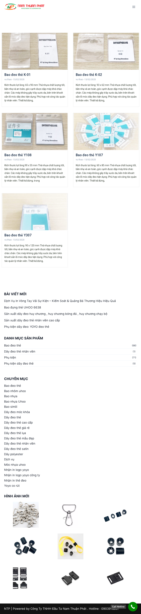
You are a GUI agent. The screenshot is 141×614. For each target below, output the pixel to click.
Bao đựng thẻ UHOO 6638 (22, 307)
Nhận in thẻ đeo (15, 480)
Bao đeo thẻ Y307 (17, 235)
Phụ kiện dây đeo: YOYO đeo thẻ (26, 326)
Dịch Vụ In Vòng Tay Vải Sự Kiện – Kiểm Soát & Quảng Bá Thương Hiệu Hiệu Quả (60, 301)
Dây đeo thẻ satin (16, 449)
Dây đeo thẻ (12, 417)
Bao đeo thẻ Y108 (17, 155)
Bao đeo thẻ (12, 345)
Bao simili (10, 406)
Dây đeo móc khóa (17, 412)
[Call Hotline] (133, 606)
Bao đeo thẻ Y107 (89, 155)
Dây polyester (13, 454)
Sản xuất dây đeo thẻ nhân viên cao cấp (32, 320)
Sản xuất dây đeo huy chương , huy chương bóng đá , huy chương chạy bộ (55, 314)
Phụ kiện (10, 357)
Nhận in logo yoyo (16, 470)
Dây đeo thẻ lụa (15, 433)
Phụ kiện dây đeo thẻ (19, 363)
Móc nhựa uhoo (15, 464)
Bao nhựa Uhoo (15, 401)
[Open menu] (134, 6)
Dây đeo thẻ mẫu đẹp (19, 438)
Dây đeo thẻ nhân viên (19, 351)
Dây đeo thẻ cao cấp (18, 422)
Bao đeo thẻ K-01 (17, 75)
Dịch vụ (9, 459)
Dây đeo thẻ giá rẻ (17, 428)
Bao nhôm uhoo (15, 391)
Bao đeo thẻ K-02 (89, 75)
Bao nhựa (10, 396)
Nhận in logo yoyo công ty (22, 475)
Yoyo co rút (12, 485)
